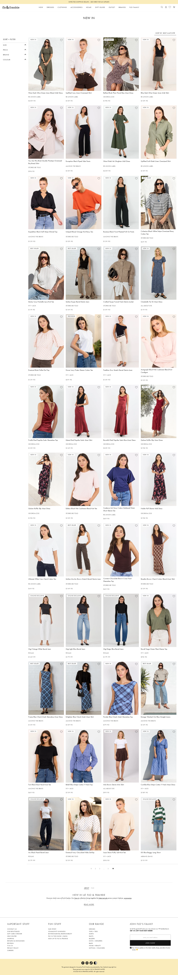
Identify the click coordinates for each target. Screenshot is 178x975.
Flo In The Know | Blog (57, 936)
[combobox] (165, 33)
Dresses (92, 929)
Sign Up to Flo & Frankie (58, 939)
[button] (14, 45)
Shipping (10, 939)
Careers (10, 950)
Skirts (91, 934)
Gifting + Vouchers (97, 948)
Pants (91, 936)
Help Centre (12, 936)
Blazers (92, 939)
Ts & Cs (10, 946)
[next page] (113, 868)
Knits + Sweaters (95, 941)
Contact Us (12, 929)
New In (76, 898)
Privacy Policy (13, 948)
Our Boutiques (13, 931)
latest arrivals (103, 898)
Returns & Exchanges (16, 941)
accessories (128, 898)
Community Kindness (57, 931)
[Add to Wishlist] (61, 40)
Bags (91, 943)
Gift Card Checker (14, 934)
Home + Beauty (95, 946)
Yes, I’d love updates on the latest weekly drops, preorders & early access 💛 (151, 949)
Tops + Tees (93, 931)
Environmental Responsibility (60, 934)
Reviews (10, 943)
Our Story (52, 929)
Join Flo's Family (141, 924)
